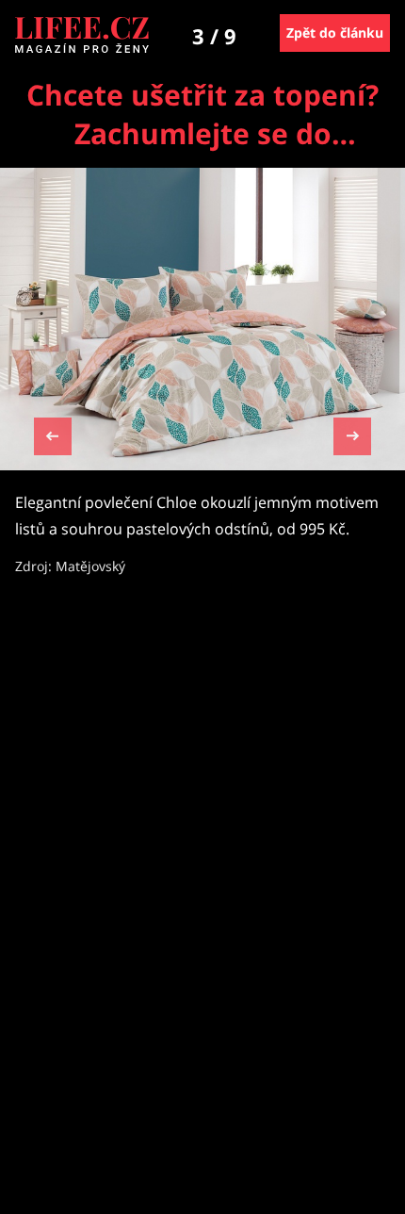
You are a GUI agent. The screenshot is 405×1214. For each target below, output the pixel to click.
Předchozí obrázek (53, 438)
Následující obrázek (352, 434)
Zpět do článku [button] (334, 32)
